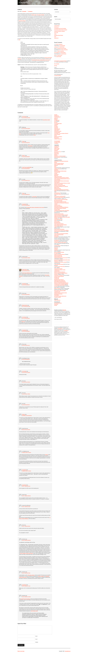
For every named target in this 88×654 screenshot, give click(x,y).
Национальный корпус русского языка (60, 257)
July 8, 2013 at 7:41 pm (26, 345)
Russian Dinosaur (57, 134)
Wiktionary (56, 165)
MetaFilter (56, 119)
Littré (19, 39)
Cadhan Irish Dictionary (58, 215)
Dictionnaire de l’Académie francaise (60, 201)
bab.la (55, 166)
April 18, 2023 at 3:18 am (26, 572)
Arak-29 (55, 220)
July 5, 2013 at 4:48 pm (26, 270)
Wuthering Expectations (58, 136)
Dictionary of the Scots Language (59, 185)
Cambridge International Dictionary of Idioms (61, 177)
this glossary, (30, 145)
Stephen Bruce (24, 269)
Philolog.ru (56, 248)
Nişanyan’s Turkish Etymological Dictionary (61, 282)
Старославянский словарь (58, 264)
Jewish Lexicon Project (58, 176)
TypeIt (55, 167)
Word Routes (56, 152)
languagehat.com (21, 2)
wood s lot (56, 117)
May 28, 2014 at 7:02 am (26, 429)
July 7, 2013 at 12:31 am (26, 306)
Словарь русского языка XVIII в (59, 266)
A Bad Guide (56, 130)
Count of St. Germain (22, 20)
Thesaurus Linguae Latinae (58, 197)
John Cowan (24, 116)
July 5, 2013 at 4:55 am (26, 156)
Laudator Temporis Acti (58, 138)
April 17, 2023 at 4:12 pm (26, 506)
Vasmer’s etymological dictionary (59, 254)
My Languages (56, 63)
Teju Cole (64, 310)
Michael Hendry (24, 305)
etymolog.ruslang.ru (57, 245)
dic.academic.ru (56, 240)
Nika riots (23, 321)
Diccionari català (57, 209)
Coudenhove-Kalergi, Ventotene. (59, 31)
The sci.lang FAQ (57, 172)
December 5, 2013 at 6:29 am (27, 415)
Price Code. (56, 32)
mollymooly (56, 46)
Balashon (55, 154)
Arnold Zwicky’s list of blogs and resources (61, 161)
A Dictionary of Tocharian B (58, 275)
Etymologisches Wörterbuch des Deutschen (61, 189)
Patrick (23, 141)
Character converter (57, 297)
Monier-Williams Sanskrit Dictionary (60, 281)
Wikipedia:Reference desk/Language (60, 171)
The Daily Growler (57, 116)
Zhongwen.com (56, 277)
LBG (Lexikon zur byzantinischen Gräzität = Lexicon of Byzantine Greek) (61, 234)
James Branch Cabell (46, 119)
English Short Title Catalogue (25, 598)
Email (36, 639)
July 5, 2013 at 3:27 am (26, 142)
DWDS (55, 190)
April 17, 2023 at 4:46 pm (26, 526)
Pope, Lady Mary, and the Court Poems (26, 553)
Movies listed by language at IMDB (60, 290)
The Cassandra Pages (58, 123)
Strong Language (57, 157)
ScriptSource (56, 174)
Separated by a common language (59, 156)
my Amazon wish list (57, 75)
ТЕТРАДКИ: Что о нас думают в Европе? (61, 133)
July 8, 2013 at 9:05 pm (26, 359)
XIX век (55, 135)
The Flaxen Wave (57, 132)
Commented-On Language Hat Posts (60, 60)
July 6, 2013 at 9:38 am (26, 284)
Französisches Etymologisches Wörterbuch (61, 207)
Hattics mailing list (57, 300)
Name (36, 636)
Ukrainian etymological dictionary (59, 271)
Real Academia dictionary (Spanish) (60, 208)
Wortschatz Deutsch (57, 188)
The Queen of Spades (40, 14)
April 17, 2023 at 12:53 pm (26, 495)
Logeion (55, 226)
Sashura (23, 414)
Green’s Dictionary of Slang (58, 164)
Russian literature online (58, 256)
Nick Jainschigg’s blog (58, 303)
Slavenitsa (56, 250)
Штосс (35, 134)
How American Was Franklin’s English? (60, 29)
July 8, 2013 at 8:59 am (26, 331)
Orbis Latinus (56, 235)
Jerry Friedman (56, 52)
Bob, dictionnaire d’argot (58, 200)
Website (36, 642)
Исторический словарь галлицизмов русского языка (41, 59)
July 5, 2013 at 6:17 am (26, 180)
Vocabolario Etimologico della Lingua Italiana (61, 210)
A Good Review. (57, 25)
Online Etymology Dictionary (59, 223)
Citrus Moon (56, 304)
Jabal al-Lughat (56, 148)
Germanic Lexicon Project (58, 184)
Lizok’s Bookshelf (57, 128)
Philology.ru (56, 247)
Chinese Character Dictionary (59, 276)
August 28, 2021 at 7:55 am (26, 470)
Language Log (56, 146)
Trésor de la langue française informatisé (60, 199)
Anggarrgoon (56, 147)
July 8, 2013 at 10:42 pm (26, 372)
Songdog (55, 114)
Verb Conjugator (57, 221)
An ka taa (55, 286)
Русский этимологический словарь (60, 242)
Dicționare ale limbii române (58, 213)
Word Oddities (56, 294)
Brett (55, 55)
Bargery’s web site (57, 288)
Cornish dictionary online (58, 219)
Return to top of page (21, 651)
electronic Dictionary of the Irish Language (61, 214)
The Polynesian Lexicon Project (59, 285)
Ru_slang (56, 253)
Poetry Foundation (41, 576)
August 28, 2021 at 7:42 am (26, 452)
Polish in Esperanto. (59, 44)
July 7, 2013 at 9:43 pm (26, 318)
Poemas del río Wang (57, 131)
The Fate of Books (57, 142)
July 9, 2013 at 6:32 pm (26, 404)
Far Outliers (56, 126)
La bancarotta (34, 196)
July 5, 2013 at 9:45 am (26, 205)
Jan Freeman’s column (60, 296)
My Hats (55, 65)
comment (46, 454)
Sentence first (56, 153)
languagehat (24, 11)
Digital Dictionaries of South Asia (59, 280)
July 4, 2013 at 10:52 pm (26, 128)
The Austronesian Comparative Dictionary (61, 284)
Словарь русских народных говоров (60, 262)
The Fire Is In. (56, 27)
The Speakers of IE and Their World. (60, 28)
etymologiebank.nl (57, 192)
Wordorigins (56, 169)
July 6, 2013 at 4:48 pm (26, 294)
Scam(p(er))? (56, 38)
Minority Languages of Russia (59, 252)
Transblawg (56, 124)
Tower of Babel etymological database (60, 224)
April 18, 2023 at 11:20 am (26, 596)
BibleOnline (56, 175)
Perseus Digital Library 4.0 (58, 225)
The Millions (56, 143)
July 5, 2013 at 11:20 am (26, 257)
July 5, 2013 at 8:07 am (26, 194)
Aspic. (55, 36)
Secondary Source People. (58, 35)
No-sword (55, 122)
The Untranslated (57, 141)
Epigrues (55, 125)
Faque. (55, 33)
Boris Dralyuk (56, 137)
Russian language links (58, 255)
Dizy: (55, 211)
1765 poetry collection (31, 575)
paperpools (56, 127)
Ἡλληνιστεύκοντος (57, 151)
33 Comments (30, 11)
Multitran (55, 162)
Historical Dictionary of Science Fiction (60, 292)
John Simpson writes (34, 610)
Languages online (57, 291)
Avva (55, 121)
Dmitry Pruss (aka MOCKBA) (26, 167)
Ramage (55, 305)
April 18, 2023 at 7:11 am (26, 585)
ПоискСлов (56, 241)
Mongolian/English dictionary (59, 279)
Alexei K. (23, 155)
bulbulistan (56, 150)
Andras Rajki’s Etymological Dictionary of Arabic (62, 183)
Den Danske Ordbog (57, 194)
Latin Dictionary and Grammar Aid (59, 196)
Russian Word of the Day (58, 268)
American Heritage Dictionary (59, 163)
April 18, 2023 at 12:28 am (26, 540)
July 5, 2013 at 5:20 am (26, 168)
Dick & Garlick (56, 149)
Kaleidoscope (56, 115)
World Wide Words (57, 222)
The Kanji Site (56, 278)
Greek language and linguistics (59, 229)
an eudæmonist (56, 120)
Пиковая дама (33, 14)
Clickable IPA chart (57, 168)
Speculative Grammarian (58, 293)
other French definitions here (27, 272)
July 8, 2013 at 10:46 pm (26, 382)
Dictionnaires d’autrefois (58, 206)
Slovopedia (56, 236)
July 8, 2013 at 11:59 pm (26, 393)
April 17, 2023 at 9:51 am (26, 486)
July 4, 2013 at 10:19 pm (26, 117)
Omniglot (55, 173)
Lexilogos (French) (57, 205)
